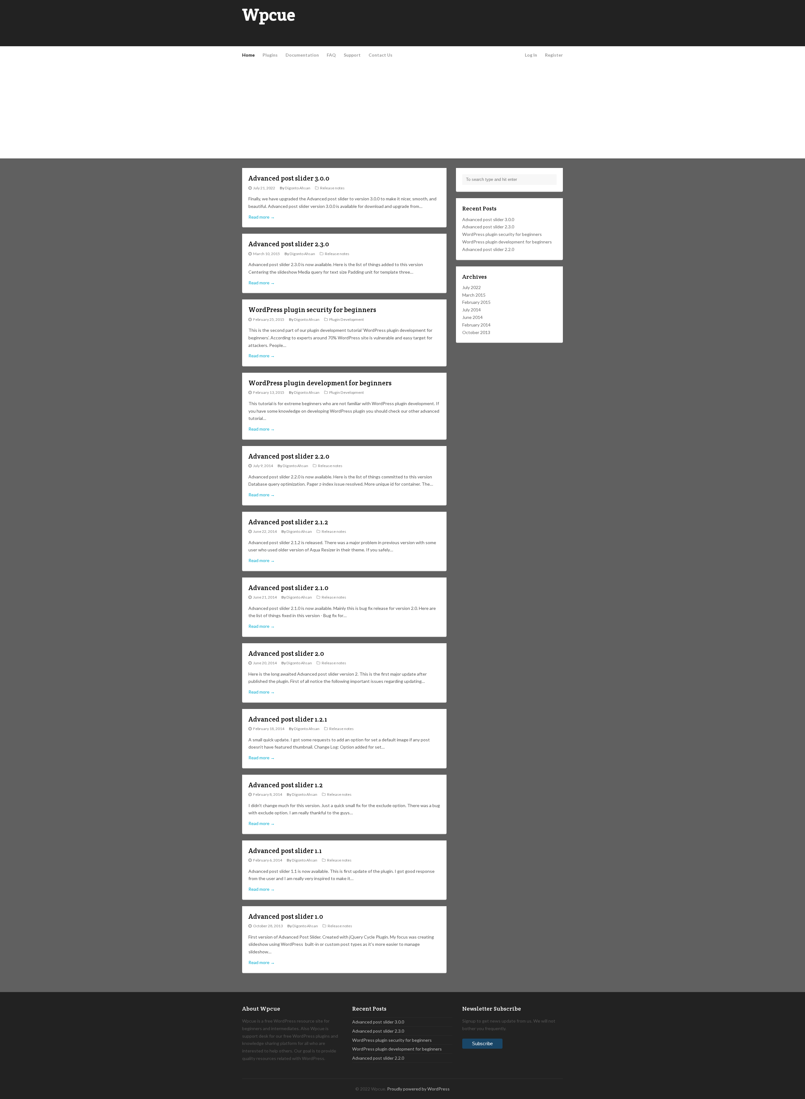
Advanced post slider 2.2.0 (288, 456)
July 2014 (471, 309)
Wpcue (268, 14)
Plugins (270, 55)
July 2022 (471, 287)
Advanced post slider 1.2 (285, 785)
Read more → (261, 217)
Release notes (332, 188)
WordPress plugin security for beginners (312, 309)
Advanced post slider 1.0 (285, 916)
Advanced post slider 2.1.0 (288, 587)
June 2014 (472, 317)
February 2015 (476, 302)
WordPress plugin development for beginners (319, 383)
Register (554, 55)
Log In (531, 55)
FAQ (331, 55)
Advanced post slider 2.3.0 (288, 244)
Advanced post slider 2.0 (286, 653)
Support (352, 55)
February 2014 (476, 324)
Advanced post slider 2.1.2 (288, 522)
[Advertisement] (402, 111)
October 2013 (476, 332)
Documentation (302, 55)
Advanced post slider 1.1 (285, 850)
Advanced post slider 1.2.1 (287, 719)
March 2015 (474, 295)
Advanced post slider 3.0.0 (288, 178)
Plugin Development (346, 319)
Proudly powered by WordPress (418, 1088)
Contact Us (380, 55)
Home (248, 55)
